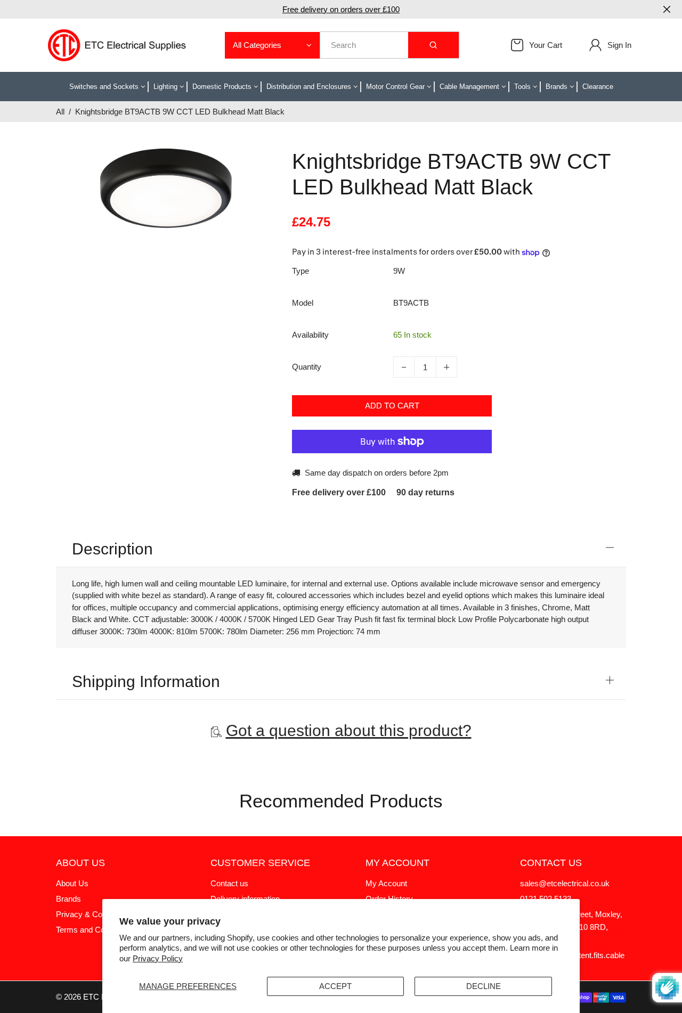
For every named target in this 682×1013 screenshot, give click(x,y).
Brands (68, 898)
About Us (72, 883)
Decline (483, 986)
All (60, 111)
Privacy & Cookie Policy (98, 914)
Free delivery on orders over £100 (341, 9)
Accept (335, 986)
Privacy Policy (158, 958)
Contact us (229, 883)
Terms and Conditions (94, 929)
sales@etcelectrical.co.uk (565, 883)
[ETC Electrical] (117, 44)
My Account (386, 883)
